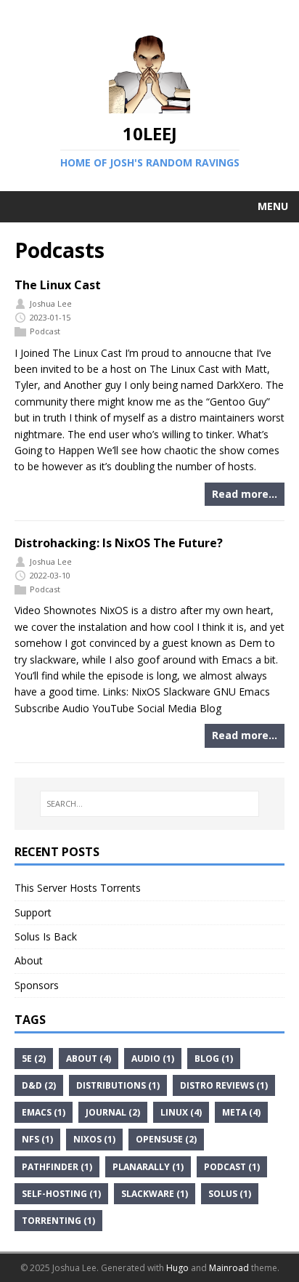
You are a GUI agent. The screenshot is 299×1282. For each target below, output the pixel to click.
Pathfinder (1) (57, 1167)
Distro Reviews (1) (224, 1085)
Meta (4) (241, 1112)
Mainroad (229, 1268)
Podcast (45, 331)
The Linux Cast (58, 285)
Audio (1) (152, 1058)
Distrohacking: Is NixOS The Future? (119, 543)
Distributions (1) (118, 1085)
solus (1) (229, 1194)
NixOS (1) (94, 1139)
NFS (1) (37, 1139)
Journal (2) (113, 1112)
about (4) (88, 1058)
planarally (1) (148, 1167)
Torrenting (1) (58, 1220)
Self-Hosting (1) (61, 1194)
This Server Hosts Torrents (78, 888)
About (29, 960)
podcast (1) (232, 1167)
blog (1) (213, 1058)
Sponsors (37, 985)
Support (33, 912)
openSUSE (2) (166, 1139)
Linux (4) (181, 1112)
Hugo (177, 1268)
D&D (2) (39, 1085)
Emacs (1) (43, 1112)
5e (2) (34, 1058)
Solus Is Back (46, 936)
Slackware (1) (154, 1194)
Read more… (244, 494)
